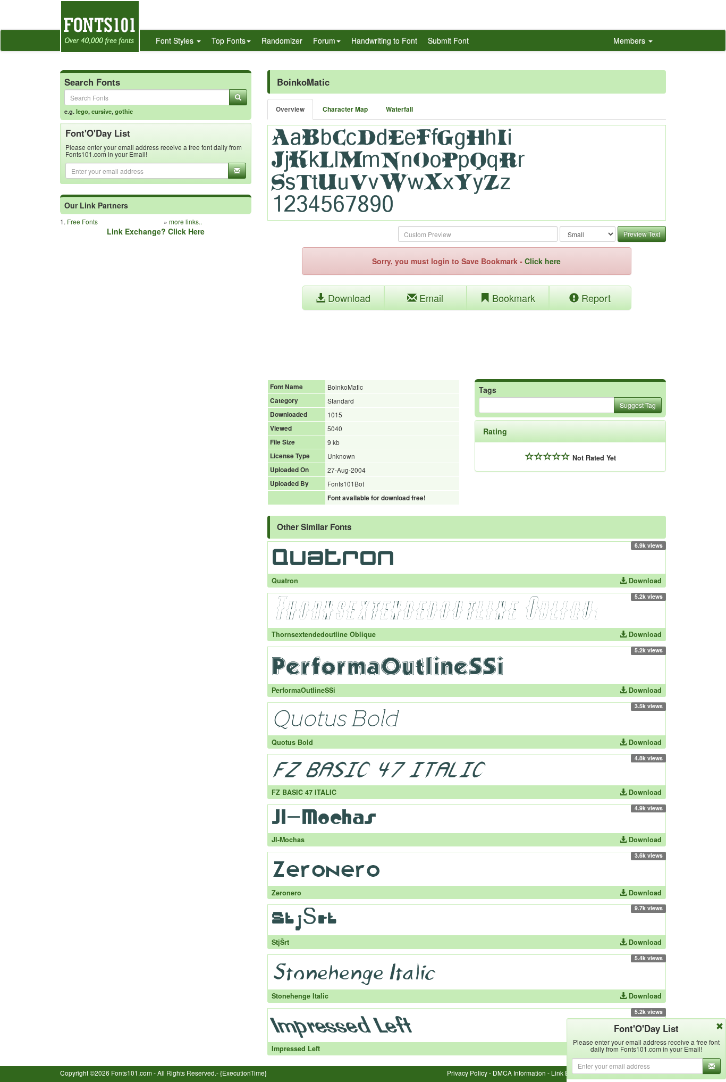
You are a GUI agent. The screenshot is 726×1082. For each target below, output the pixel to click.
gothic (124, 111)
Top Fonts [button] (229, 40)
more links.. (185, 221)
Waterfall (399, 109)
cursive (101, 111)
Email (430, 298)
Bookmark (512, 298)
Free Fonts (82, 221)
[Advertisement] (466, 339)
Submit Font (448, 40)
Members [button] (630, 40)
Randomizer (281, 40)
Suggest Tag (638, 404)
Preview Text (641, 233)
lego (82, 111)
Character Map (345, 109)
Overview (290, 109)
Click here (543, 261)
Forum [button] (324, 40)
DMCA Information (519, 1072)
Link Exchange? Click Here (156, 231)
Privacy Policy (467, 1072)
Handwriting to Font (384, 40)
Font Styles (176, 40)
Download (347, 298)
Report (595, 298)
